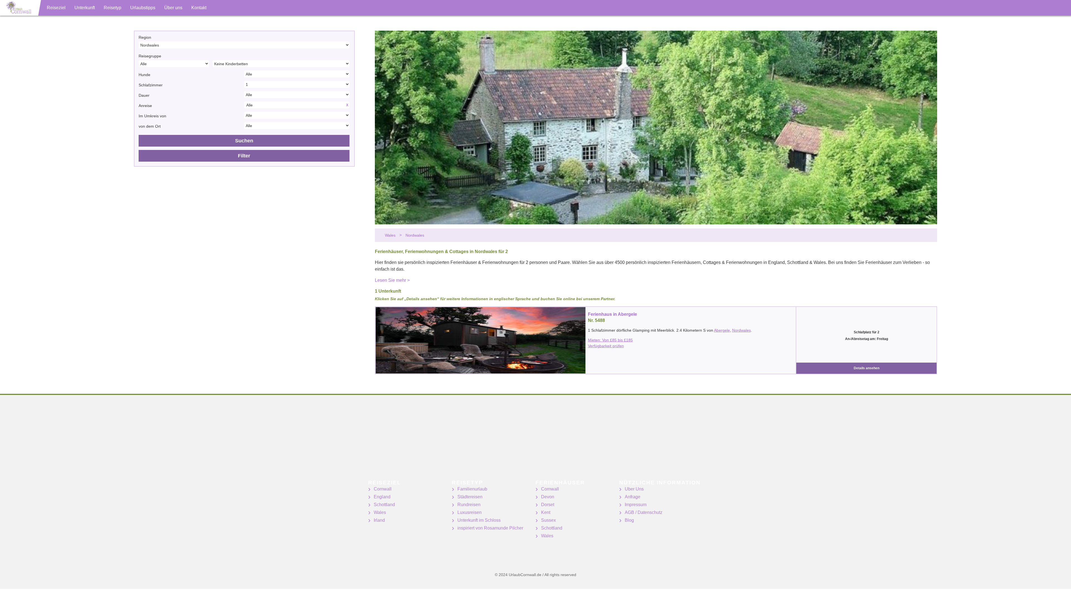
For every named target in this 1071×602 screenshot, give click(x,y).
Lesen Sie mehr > (392, 280)
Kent (545, 512)
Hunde (144, 74)
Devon (547, 496)
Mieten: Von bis (610, 340)
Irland (379, 520)
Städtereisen (470, 496)
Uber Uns (634, 489)
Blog (629, 520)
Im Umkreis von (152, 116)
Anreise (145, 105)
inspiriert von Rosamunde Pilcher (490, 528)
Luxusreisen (469, 512)
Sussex (548, 520)
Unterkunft (84, 7)
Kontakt (198, 7)
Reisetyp (112, 7)
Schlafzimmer (151, 85)
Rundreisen (469, 504)
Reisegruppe (150, 56)
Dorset (547, 504)
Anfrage (632, 496)
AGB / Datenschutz (643, 512)
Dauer (144, 95)
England (382, 496)
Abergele (722, 330)
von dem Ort (150, 126)
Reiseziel (56, 7)
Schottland (384, 504)
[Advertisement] (167, 441)
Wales (380, 512)
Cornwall (383, 489)
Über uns (173, 7)
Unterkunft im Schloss (479, 520)
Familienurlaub (472, 489)
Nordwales (741, 330)
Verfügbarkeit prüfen (606, 346)
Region (145, 37)
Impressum (636, 504)
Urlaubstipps (142, 7)
